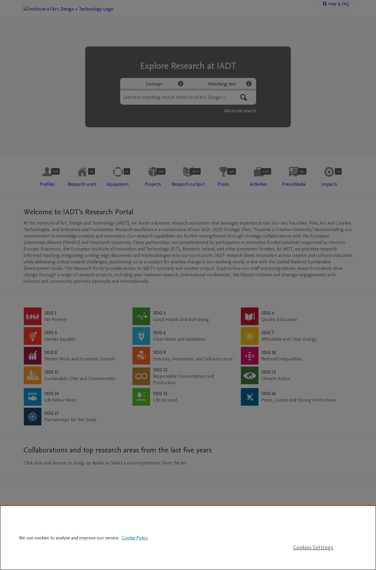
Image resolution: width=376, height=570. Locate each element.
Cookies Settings (313, 547)
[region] (188, 537)
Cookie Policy (135, 538)
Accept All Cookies (313, 529)
